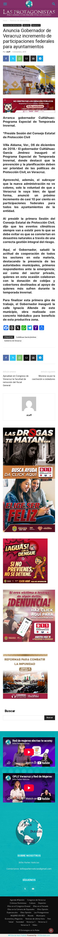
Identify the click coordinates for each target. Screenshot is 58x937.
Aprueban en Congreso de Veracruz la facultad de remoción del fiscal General (16, 381)
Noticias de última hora (19, 20)
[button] (5, 4)
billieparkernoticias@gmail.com (35, 868)
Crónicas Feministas (18, 903)
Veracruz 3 (25, 925)
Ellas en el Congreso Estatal (18, 906)
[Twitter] (13, 58)
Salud (11, 922)
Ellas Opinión (26, 912)
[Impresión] (33, 58)
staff (8, 52)
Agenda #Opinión (17, 900)
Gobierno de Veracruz (12, 341)
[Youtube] (33, 889)
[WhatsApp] (20, 58)
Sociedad (20, 922)
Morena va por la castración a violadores (43, 377)
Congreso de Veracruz (36, 900)
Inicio (5, 20)
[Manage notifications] (51, 930)
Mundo (30, 915)
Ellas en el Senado (40, 906)
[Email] (26, 58)
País (49, 918)
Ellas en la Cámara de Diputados (21, 909)
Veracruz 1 (30, 922)
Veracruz (26, 25)
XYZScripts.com (44, 935)
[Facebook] (6, 58)
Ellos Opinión (42, 909)
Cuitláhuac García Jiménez (26, 337)
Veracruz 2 (36, 25)
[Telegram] (40, 58)
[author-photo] (29, 411)
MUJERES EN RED (18, 915)
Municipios (40, 915)
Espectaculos (12, 912)
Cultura (32, 903)
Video (35, 925)
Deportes (42, 903)
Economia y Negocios (14, 918)
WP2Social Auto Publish (17, 935)
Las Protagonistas (41, 912)
